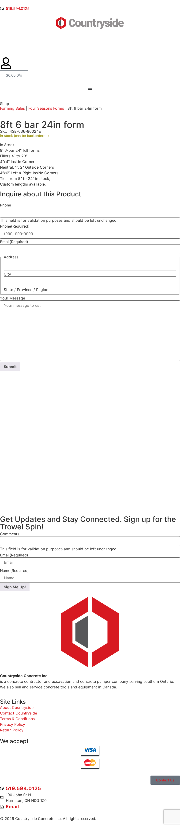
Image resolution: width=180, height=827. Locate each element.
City (7, 274)
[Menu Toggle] (90, 88)
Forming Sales (12, 108)
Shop (5, 103)
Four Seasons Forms (46, 108)
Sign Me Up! (15, 587)
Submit (10, 366)
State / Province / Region (26, 289)
